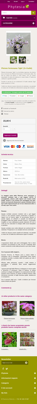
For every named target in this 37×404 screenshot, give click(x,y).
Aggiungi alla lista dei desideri (15, 140)
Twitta (5, 96)
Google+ (22, 96)
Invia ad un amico (9, 111)
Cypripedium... (5, 349)
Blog (9, 1)
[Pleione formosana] (9, 308)
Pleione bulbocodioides (27, 318)
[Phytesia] (18, 7)
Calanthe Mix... (23, 349)
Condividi (12, 96)
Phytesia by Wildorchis (9, 399)
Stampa (6, 114)
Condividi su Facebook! (9, 108)
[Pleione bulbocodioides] (27, 308)
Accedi (16, 1)
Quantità (5, 126)
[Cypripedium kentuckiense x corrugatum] (9, 339)
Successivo (28, 60)
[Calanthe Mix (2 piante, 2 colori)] (27, 339)
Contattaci (31, 1)
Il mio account (6, 388)
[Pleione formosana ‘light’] (13, 60)
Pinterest (30, 96)
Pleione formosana (9, 318)
